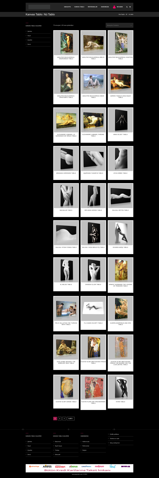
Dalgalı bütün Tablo (120, 210)
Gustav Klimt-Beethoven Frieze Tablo (93, 362)
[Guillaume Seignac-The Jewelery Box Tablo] (66, 347)
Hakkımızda (105, 7)
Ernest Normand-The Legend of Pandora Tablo (120, 285)
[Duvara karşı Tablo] (120, 233)
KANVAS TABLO (79, 7)
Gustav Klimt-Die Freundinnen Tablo (93, 402)
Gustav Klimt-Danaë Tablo (66, 401)
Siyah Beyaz (58, 446)
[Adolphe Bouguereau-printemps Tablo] (66, 81)
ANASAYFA (67, 7)
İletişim (84, 450)
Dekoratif (57, 454)
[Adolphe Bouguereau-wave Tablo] (93, 81)
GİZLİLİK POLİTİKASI (114, 434)
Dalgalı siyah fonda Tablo (66, 247)
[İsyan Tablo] (120, 387)
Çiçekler (30, 40)
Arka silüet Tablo (120, 134)
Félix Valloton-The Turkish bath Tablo (66, 323)
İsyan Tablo (120, 401)
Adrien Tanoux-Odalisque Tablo (120, 96)
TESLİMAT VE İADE (114, 438)
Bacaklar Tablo (66, 210)
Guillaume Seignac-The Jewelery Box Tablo (66, 362)
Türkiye (57, 450)
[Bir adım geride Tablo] (93, 196)
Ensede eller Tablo (93, 284)
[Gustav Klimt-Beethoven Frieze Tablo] (93, 347)
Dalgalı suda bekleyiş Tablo (93, 247)
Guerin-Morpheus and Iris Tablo (120, 323)
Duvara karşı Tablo (120, 247)
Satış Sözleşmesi (115, 443)
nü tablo (131, 14)
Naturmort (58, 441)
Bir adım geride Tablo (93, 210)
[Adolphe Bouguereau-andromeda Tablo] (66, 43)
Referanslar (92, 7)
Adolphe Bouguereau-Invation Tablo (120, 58)
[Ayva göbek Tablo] (120, 158)
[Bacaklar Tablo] (66, 196)
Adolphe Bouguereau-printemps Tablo (66, 96)
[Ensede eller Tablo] (93, 270)
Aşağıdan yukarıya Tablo (93, 173)
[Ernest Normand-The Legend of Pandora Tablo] (120, 270)
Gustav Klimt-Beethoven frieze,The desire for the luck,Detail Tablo (120, 363)
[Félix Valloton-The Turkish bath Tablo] (66, 308)
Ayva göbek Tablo (120, 173)
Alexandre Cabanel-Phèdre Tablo (93, 135)
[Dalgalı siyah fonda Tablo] (66, 233)
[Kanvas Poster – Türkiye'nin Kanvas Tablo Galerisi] (39, 7)
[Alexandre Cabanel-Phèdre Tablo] (93, 120)
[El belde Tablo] (66, 270)
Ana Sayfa (122, 14)
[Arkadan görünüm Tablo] (66, 158)
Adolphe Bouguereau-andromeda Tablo (66, 58)
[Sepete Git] (130, 7)
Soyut (29, 35)
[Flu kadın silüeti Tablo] (93, 308)
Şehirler (30, 31)
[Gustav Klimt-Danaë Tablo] (66, 387)
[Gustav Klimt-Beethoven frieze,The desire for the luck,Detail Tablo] (120, 347)
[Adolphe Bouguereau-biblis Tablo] (93, 43)
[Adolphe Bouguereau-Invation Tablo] (120, 43)
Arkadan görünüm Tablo (66, 173)
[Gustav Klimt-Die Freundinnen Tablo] (93, 387)
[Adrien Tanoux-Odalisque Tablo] (120, 81)
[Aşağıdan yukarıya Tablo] (93, 158)
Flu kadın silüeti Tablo (93, 323)
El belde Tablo (66, 284)
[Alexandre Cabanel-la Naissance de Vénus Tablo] (66, 120)
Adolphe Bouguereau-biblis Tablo (93, 58)
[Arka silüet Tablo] (120, 120)
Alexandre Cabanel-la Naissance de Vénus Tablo (66, 135)
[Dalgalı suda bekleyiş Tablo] (93, 233)
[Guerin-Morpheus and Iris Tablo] (120, 308)
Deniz (29, 44)
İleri (70, 418)
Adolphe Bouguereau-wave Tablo (93, 96)
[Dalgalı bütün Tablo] (120, 196)
